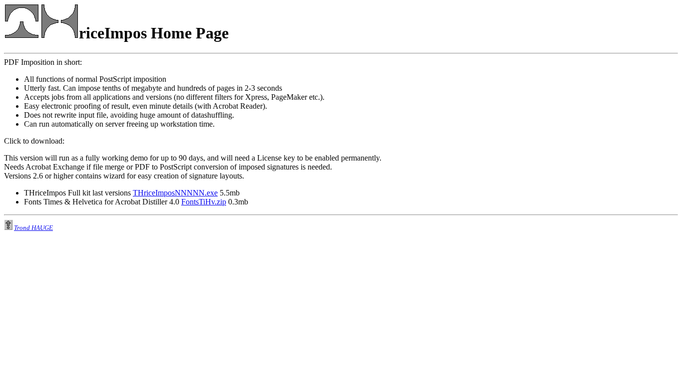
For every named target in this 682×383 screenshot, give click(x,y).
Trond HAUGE (33, 227)
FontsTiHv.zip (203, 201)
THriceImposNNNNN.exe (175, 193)
